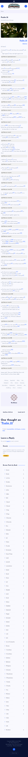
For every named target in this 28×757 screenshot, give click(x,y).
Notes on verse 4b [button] (7, 93)
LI (12, 159)
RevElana (14, 402)
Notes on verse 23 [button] (7, 302)
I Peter (15, 706)
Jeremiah (15, 562)
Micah (15, 598)
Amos (15, 586)
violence (20, 387)
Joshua (15, 490)
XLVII (14, 149)
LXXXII (7, 241)
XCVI (25, 263)
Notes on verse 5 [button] (7, 101)
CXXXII (6, 354)
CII (16, 275)
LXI (13, 192)
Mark (15, 630)
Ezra (15, 526)
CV (9, 283)
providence (5, 385)
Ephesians (15, 662)
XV (8, 71)
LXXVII (16, 229)
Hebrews (15, 698)
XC (9, 253)
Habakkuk (15, 606)
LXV (5, 194)
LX (20, 192)
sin (25, 385)
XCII (22, 253)
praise (17, 382)
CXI (7, 305)
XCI (14, 253)
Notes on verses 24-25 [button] (8, 321)
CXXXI (11, 361)
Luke (15, 634)
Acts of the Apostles (15, 642)
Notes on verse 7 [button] (7, 122)
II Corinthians (15, 654)
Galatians (15, 658)
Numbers (15, 482)
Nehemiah (15, 530)
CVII (14, 290)
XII (16, 68)
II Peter (15, 709)
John (15, 638)
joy (22, 380)
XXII (23, 88)
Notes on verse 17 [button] (7, 246)
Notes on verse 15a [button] (7, 217)
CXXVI (13, 341)
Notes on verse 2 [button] (7, 65)
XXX (9, 105)
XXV (13, 96)
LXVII (5, 202)
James (15, 702)
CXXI (18, 326)
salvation (20, 385)
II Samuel (15, 506)
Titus (15, 690)
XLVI (13, 147)
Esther (15, 534)
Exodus (15, 474)
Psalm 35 (23, 41)
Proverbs (15, 546)
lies (12, 382)
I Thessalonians (15, 674)
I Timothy (15, 682)
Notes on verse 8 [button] (7, 132)
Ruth (15, 498)
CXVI (19, 314)
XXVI (18, 96)
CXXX (18, 361)
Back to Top (14, 753)
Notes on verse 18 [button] (7, 256)
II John (7, 717)
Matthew (15, 626)
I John (15, 714)
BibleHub (25, 43)
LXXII (4, 212)
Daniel (15, 574)
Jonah (15, 594)
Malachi (15, 622)
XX (11, 90)
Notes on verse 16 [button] (7, 236)
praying (22, 382)
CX (24, 297)
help (18, 380)
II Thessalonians (15, 678)
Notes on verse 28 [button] (7, 368)
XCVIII (6, 265)
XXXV (3, 115)
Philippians (15, 666)
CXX (25, 324)
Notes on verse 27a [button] (7, 346)
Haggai (15, 614)
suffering (9, 387)
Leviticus (15, 478)
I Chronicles (8, 518)
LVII (11, 177)
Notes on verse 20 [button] (7, 278)
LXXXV (6, 243)
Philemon (15, 694)
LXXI (6, 221)
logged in (8, 441)
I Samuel (15, 502)
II (10, 49)
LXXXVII (11, 249)
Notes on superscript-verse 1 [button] (9, 56)
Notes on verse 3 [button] (7, 76)
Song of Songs (15, 554)
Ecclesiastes (15, 550)
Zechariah (15, 618)
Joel (15, 582)
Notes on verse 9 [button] (7, 140)
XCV (12, 263)
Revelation (15, 730)
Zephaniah (15, 610)
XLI (14, 135)
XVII (15, 80)
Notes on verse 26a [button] (7, 329)
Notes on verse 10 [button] (7, 156)
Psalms (15, 542)
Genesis (15, 470)
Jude (7, 725)
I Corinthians (15, 650)
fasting (6, 380)
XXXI (15, 105)
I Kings (15, 510)
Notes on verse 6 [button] (7, 110)
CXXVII (23, 341)
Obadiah (8, 589)
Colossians (15, 670)
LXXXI (12, 239)
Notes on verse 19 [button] (7, 268)
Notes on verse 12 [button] (7, 172)
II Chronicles (8, 522)
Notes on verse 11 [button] (7, 164)
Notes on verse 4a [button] (7, 85)
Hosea (15, 578)
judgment (6, 382)
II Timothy (15, 686)
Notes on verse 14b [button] (7, 207)
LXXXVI (17, 243)
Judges (15, 494)
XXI (11, 88)
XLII (7, 137)
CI (23, 275)
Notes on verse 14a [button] (7, 197)
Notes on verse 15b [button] (7, 226)
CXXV (25, 334)
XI (10, 68)
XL (19, 127)
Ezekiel (15, 570)
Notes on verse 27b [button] (7, 358)
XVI (13, 73)
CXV (19, 312)
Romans (15, 646)
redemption (12, 385)
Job (15, 538)
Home (2, 11)
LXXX (24, 241)
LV (11, 169)
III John (7, 721)
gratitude (13, 380)
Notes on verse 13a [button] (7, 182)
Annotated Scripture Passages (7, 20)
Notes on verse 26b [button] (7, 337)
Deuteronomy (15, 486)
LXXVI (10, 229)
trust (14, 387)
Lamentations (15, 566)
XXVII (25, 96)
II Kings (15, 514)
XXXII (24, 105)
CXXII (11, 332)
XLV (7, 147)
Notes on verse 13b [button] (7, 189)
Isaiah (15, 558)
